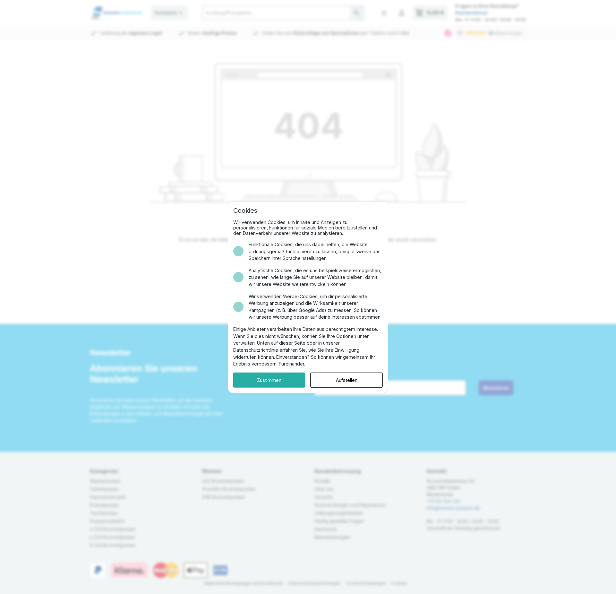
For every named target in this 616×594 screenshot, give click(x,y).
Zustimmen (269, 380)
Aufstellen (346, 380)
